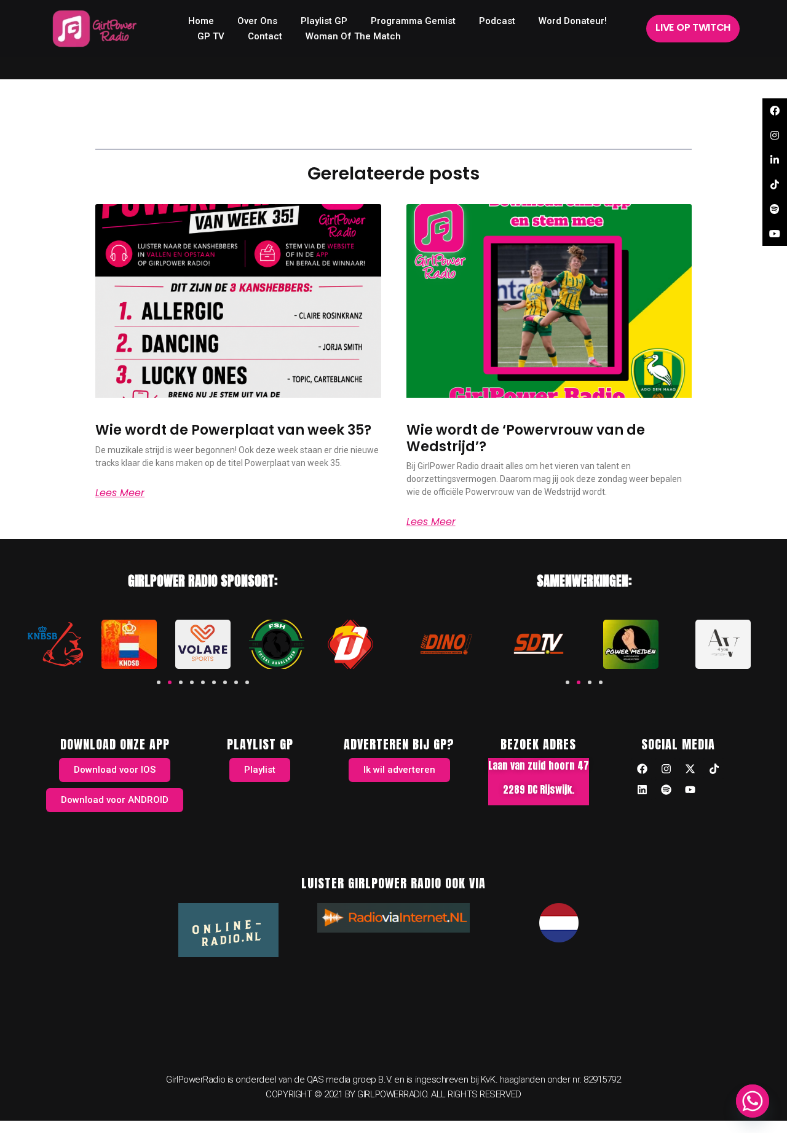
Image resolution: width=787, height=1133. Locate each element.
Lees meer (119, 493)
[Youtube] (689, 789)
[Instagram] (665, 768)
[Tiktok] (713, 768)
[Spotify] (665, 789)
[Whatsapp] (752, 1101)
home (201, 20)
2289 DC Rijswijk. (538, 789)
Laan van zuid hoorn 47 (538, 765)
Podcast (497, 20)
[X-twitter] (689, 768)
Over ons (257, 20)
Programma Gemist (413, 20)
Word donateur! (573, 20)
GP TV (210, 36)
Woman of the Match (353, 36)
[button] (158, 682)
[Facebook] (641, 768)
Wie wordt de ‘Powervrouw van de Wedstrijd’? (525, 438)
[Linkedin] (641, 789)
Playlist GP (324, 20)
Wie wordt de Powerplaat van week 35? (233, 430)
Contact (265, 36)
